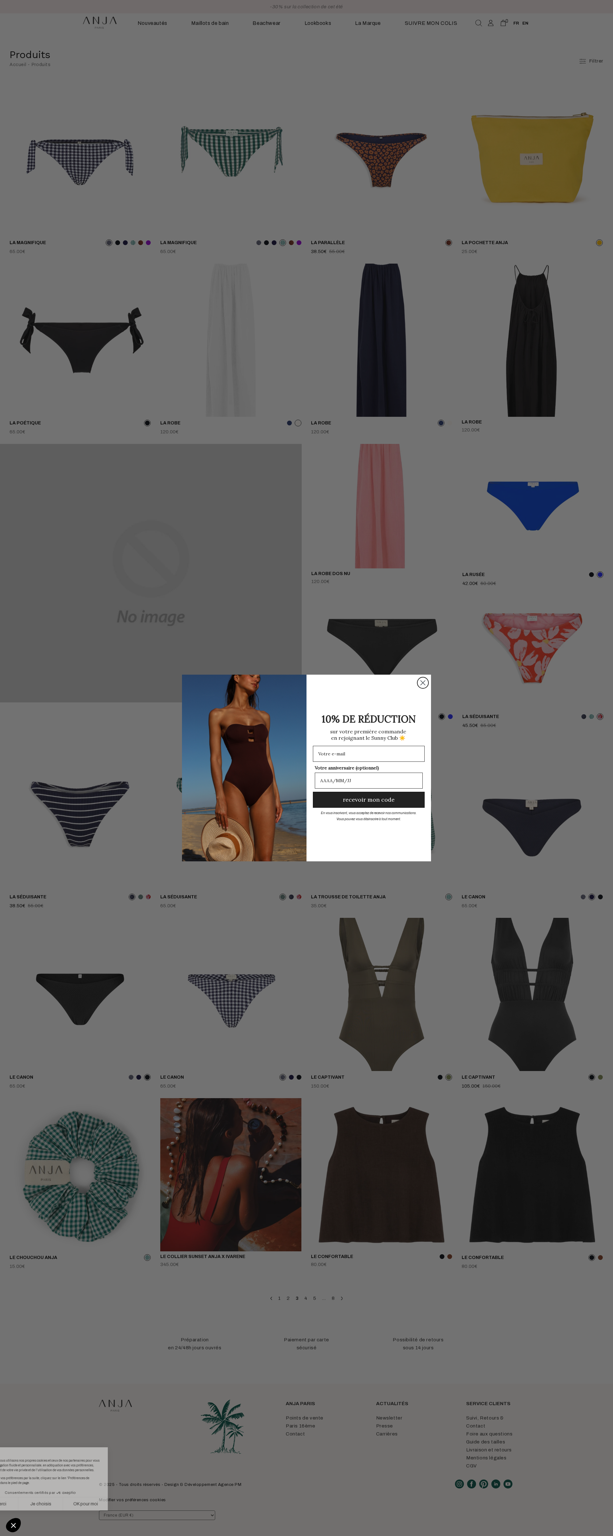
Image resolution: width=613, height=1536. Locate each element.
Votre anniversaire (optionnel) (347, 768)
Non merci (29, 1504)
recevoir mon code (369, 799)
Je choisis (73, 1504)
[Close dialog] (422, 682)
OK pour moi (118, 1504)
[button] (13, 1525)
